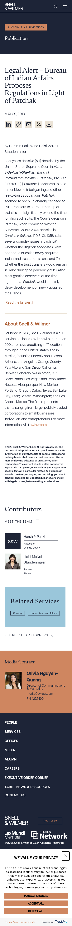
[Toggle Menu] (65, 7)
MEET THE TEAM (18, 521)
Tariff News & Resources (27, 787)
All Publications (33, 27)
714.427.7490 (35, 698)
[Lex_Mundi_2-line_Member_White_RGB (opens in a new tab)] (15, 835)
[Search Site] (56, 7)
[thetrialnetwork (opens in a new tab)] (49, 835)
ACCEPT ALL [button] (36, 903)
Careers (12, 769)
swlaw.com (38, 425)
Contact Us (15, 795)
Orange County (32, 548)
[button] (66, 856)
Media (15, 27)
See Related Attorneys (26, 635)
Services (13, 732)
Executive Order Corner (26, 778)
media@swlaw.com (40, 693)
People (11, 723)
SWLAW (50, 821)
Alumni (11, 759)
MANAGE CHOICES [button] (36, 896)
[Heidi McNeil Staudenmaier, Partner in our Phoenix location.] (33, 564)
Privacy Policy (11, 921)
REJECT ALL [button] (36, 911)
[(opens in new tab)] (8, 124)
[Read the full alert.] (19, 303)
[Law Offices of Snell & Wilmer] (14, 6)
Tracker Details (27, 921)
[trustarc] (61, 922)
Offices (11, 741)
